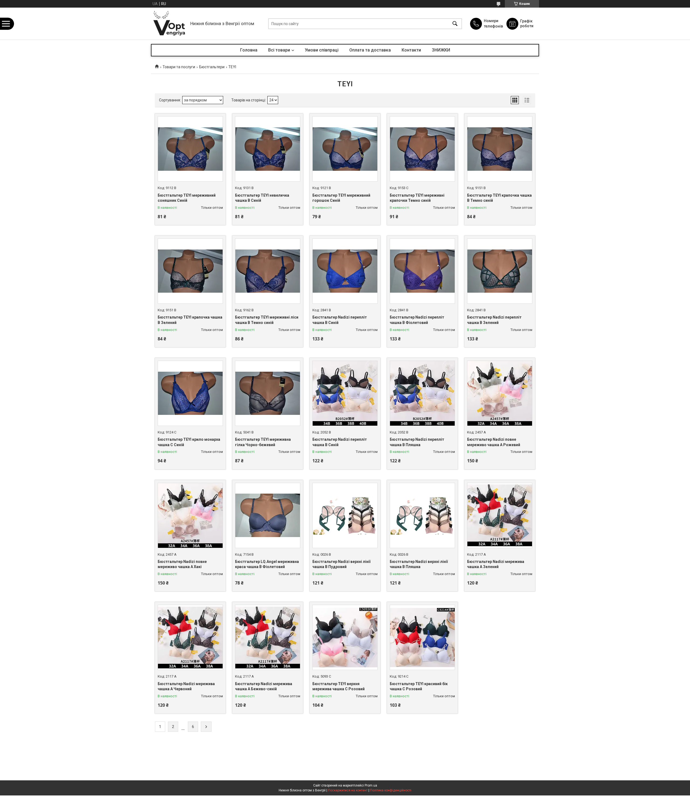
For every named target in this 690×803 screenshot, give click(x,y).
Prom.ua (371, 785)
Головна (248, 50)
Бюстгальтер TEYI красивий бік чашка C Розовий (419, 686)
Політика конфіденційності (390, 790)
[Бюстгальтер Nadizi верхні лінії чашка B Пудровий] (345, 515)
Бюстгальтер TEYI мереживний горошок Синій (341, 198)
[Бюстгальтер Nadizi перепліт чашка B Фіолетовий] (422, 271)
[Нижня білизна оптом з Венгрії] (169, 23)
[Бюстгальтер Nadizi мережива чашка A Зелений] (499, 515)
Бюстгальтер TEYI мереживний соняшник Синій (187, 198)
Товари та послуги (179, 67)
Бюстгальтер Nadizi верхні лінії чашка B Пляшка (419, 564)
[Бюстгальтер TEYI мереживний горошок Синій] (345, 149)
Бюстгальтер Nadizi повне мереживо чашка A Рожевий (493, 442)
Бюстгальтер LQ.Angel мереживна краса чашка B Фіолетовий (267, 564)
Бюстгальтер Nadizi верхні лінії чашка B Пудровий (341, 564)
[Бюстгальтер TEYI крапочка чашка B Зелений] (190, 271)
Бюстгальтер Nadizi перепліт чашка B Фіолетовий (417, 320)
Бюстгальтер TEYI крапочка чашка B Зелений (190, 320)
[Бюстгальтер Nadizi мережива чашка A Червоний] (190, 637)
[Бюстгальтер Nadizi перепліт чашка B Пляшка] (422, 393)
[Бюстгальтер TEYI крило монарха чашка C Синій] (190, 393)
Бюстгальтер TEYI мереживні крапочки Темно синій (417, 198)
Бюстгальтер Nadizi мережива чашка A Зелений (495, 564)
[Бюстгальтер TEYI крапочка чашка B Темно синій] (499, 149)
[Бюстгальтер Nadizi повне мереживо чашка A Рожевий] (499, 393)
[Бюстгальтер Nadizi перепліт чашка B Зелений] (499, 271)
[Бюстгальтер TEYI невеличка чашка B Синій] (267, 149)
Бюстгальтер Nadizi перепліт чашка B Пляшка (417, 442)
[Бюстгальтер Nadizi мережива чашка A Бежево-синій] (267, 637)
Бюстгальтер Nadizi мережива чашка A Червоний (186, 686)
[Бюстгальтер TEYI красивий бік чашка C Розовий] (422, 637)
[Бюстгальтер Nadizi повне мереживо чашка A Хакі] (190, 515)
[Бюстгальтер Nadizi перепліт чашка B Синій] (345, 271)
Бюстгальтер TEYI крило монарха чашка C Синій (189, 442)
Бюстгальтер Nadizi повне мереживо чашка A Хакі (182, 564)
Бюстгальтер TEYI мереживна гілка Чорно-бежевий (263, 442)
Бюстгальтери (212, 67)
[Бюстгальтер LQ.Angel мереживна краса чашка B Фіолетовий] (267, 515)
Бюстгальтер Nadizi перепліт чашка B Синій (339, 320)
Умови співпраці (322, 50)
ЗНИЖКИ (441, 50)
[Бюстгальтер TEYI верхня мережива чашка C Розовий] (345, 637)
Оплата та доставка (370, 50)
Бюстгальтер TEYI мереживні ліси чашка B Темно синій (266, 320)
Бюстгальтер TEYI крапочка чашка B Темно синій (499, 198)
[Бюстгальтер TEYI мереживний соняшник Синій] (190, 149)
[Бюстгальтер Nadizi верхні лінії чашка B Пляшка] (422, 515)
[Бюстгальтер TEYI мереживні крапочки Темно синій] (422, 149)
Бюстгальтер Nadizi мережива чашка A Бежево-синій (263, 686)
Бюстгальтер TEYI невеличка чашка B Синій (262, 198)
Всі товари (279, 50)
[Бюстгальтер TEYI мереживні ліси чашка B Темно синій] (267, 271)
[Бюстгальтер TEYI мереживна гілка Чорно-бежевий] (267, 393)
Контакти (411, 50)
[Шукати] (454, 24)
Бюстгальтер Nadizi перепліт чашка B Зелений (494, 320)
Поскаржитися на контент (348, 790)
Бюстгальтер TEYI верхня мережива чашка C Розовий (338, 686)
